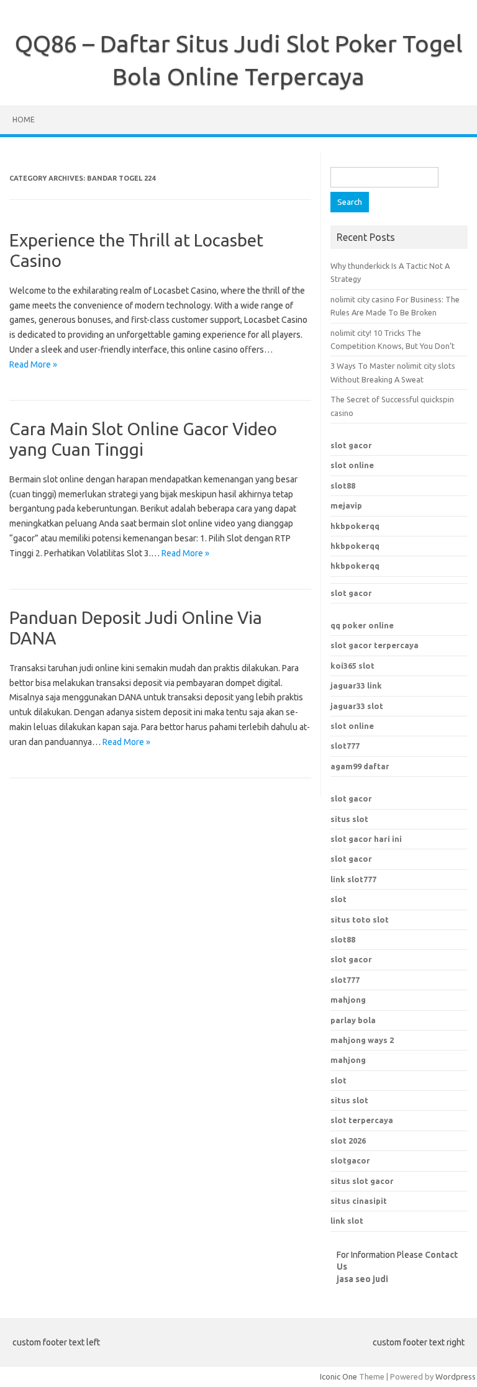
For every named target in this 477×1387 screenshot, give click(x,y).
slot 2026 (348, 1140)
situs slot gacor (362, 1181)
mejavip (346, 505)
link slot (346, 1220)
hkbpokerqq (354, 526)
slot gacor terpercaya (374, 645)
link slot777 (353, 879)
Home (23, 119)
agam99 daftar (359, 766)
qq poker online (362, 625)
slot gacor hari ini (366, 838)
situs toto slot (359, 919)
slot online (352, 465)
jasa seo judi (362, 1279)
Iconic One (338, 1376)
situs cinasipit (358, 1200)
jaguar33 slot (356, 706)
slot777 (345, 745)
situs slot (349, 819)
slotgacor (350, 1160)
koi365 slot (352, 665)
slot (338, 899)
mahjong (348, 1059)
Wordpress (455, 1376)
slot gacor (351, 445)
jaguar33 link (356, 685)
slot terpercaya (361, 1120)
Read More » (33, 364)
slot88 (342, 485)
